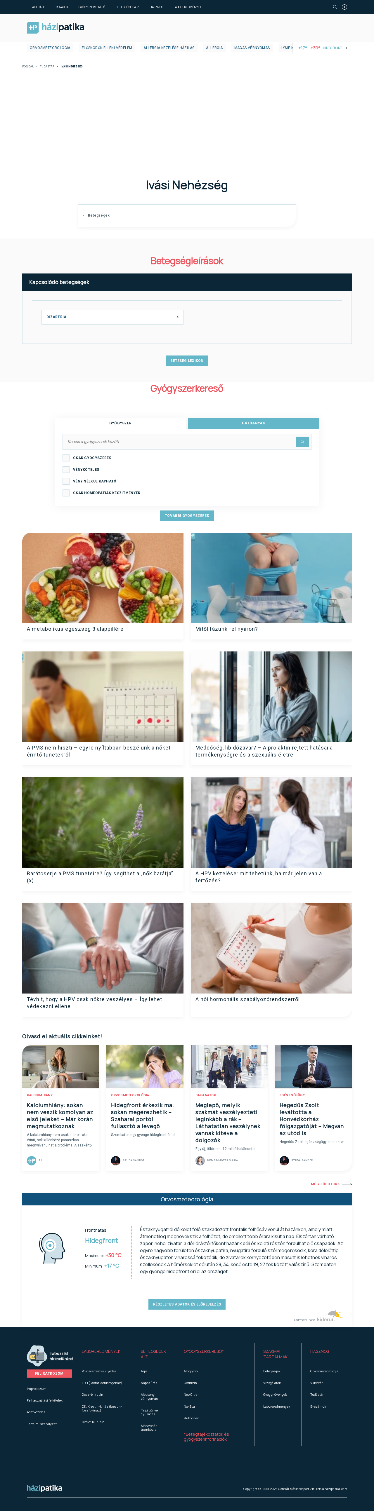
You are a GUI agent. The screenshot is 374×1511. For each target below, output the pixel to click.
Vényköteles (86, 470)
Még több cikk (325, 1184)
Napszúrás (149, 1383)
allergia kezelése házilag (169, 48)
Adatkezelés (36, 1412)
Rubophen (191, 1418)
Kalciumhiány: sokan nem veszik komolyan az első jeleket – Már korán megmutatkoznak (60, 1116)
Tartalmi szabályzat (42, 1424)
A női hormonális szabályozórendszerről (247, 999)
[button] (102, 1354)
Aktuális (38, 7)
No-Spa (189, 1406)
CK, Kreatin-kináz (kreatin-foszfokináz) (102, 1408)
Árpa (144, 1371)
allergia (214, 48)
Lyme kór (290, 48)
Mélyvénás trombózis (149, 1427)
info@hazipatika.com (331, 1489)
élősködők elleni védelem (107, 48)
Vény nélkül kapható (95, 481)
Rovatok (62, 7)
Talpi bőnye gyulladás (149, 1412)
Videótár (316, 1383)
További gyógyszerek (187, 516)
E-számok (318, 1406)
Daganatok (205, 1095)
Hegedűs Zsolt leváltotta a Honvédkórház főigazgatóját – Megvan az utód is (312, 1119)
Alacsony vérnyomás (149, 1396)
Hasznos (156, 7)
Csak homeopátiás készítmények (107, 493)
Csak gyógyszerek (92, 458)
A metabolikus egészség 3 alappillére (75, 629)
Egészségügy (292, 1095)
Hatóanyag (253, 423)
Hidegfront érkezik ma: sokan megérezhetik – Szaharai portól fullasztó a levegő (142, 1116)
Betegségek (98, 215)
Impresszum (36, 1388)
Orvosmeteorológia (50, 48)
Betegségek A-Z (127, 7)
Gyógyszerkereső (92, 7)
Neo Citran (192, 1394)
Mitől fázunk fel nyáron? (226, 629)
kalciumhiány (40, 1095)
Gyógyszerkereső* (204, 1351)
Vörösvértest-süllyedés (99, 1371)
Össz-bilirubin (92, 1394)
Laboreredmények (187, 7)
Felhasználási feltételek (45, 1400)
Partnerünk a (305, 1319)
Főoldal (28, 66)
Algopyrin (191, 1371)
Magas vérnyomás (252, 48)
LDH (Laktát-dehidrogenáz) (102, 1383)
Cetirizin (190, 1383)
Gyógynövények (275, 1394)
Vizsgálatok (272, 1383)
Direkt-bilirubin (93, 1422)
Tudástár (47, 66)
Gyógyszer (120, 423)
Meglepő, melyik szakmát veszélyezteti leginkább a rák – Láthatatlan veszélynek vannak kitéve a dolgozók (227, 1123)
